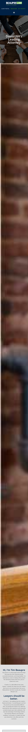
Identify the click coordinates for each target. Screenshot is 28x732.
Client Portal (5, 8)
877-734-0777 (21, 8)
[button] (14, 12)
